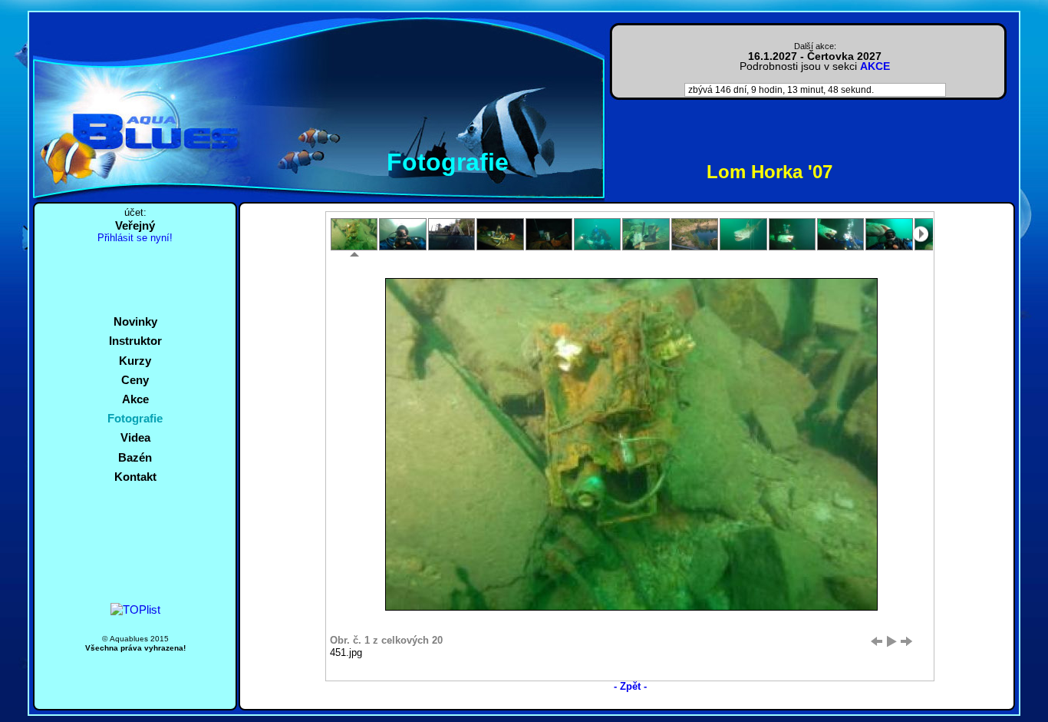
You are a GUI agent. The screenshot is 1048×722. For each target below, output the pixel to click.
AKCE (875, 66)
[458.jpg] (694, 234)
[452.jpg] (402, 234)
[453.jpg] (451, 234)
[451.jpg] (354, 234)
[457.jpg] (645, 234)
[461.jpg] (840, 234)
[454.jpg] (499, 234)
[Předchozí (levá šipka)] (876, 641)
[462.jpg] (888, 234)
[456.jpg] (597, 234)
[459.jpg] (743, 234)
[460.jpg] (792, 234)
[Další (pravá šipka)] (907, 641)
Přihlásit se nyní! (135, 238)
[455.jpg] (549, 234)
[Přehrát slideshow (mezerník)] (891, 641)
